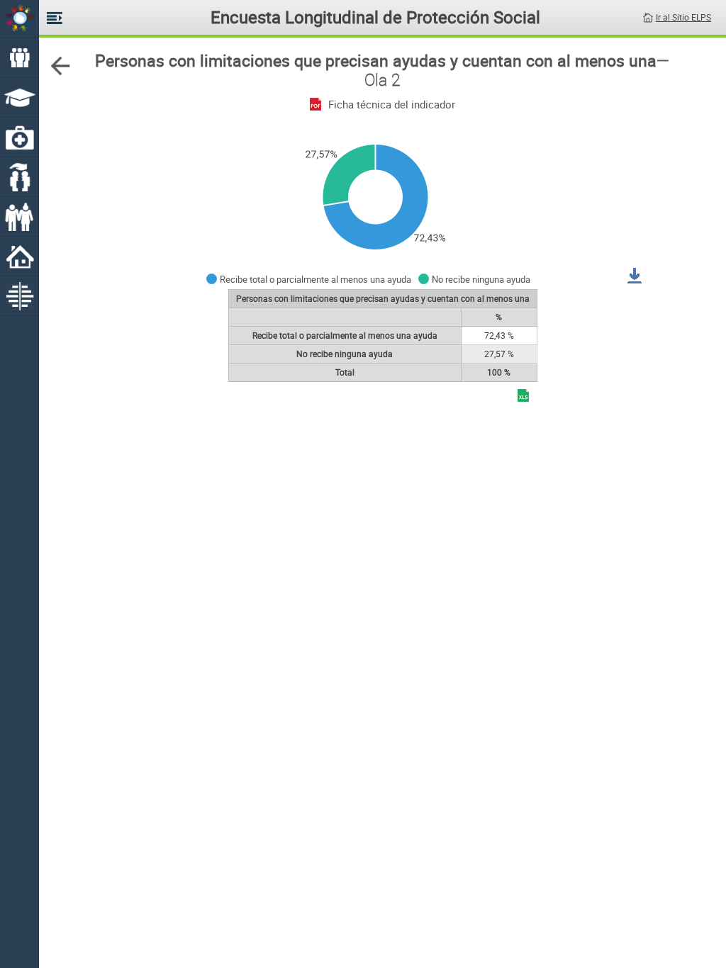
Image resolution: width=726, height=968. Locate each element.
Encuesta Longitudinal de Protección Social (375, 17)
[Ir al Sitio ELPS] (648, 16)
